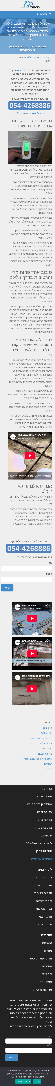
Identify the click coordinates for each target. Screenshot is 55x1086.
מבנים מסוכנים (43, 885)
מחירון (49, 769)
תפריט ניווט (41, 14)
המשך (37, 1081)
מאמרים (47, 966)
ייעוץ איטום (46, 733)
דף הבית (46, 57)
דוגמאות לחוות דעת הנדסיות (37, 759)
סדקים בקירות (43, 893)
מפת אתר (46, 981)
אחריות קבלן (44, 851)
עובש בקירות (44, 901)
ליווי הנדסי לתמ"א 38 (39, 843)
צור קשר (47, 974)
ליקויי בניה (47, 748)
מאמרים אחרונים (41, 859)
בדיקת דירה (44, 812)
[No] (51, 1076)
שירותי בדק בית (25, 70)
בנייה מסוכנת (44, 908)
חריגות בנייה (44, 916)
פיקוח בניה (45, 835)
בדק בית (47, 728)
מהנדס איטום (44, 796)
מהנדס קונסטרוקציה (41, 738)
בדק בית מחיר (43, 827)
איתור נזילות (33, 57)
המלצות (48, 764)
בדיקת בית (45, 819)
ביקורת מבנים (45, 753)
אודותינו (46, 935)
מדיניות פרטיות (42, 989)
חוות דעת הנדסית (41, 958)
